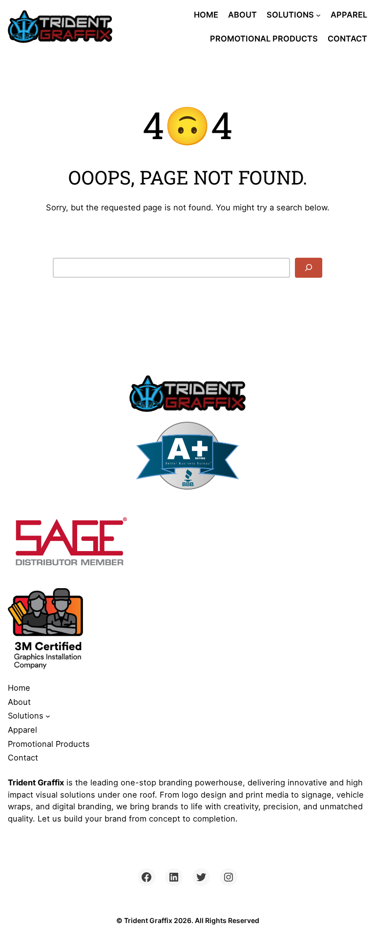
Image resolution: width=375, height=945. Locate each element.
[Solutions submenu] (318, 14)
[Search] (308, 268)
